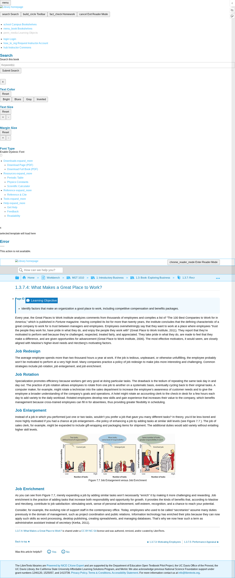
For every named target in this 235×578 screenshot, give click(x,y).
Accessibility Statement (125, 572)
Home (31, 277)
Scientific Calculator (18, 186)
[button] (13, 211)
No (68, 552)
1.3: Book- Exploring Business (153, 277)
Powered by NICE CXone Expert (65, 565)
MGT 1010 (78, 277)
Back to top (21, 541)
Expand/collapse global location (218, 276)
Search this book (9, 59)
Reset (5, 93)
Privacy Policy (79, 572)
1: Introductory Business (110, 277)
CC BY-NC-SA (89, 530)
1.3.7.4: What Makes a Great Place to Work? (38, 530)
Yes (54, 552)
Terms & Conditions (99, 572)
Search (21, 270)
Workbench (53, 277)
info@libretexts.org (189, 572)
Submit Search (10, 70)
